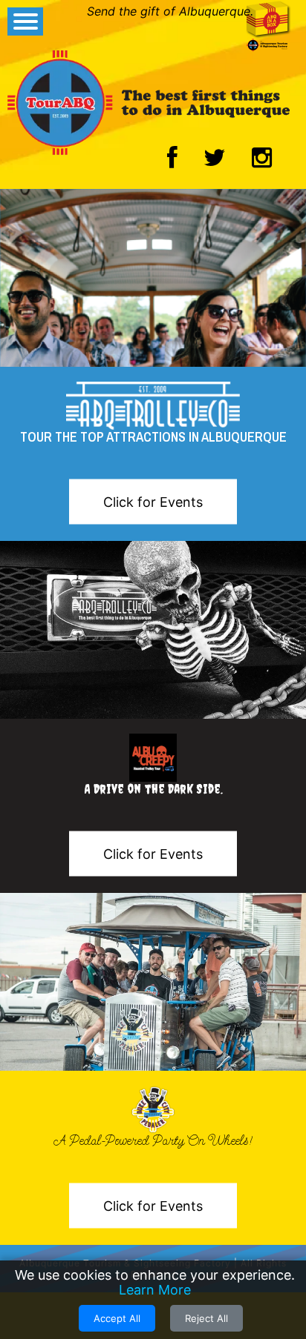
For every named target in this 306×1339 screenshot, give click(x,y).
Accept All (117, 1318)
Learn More (155, 1290)
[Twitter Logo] (215, 161)
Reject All (206, 1318)
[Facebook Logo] (172, 161)
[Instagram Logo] (262, 161)
